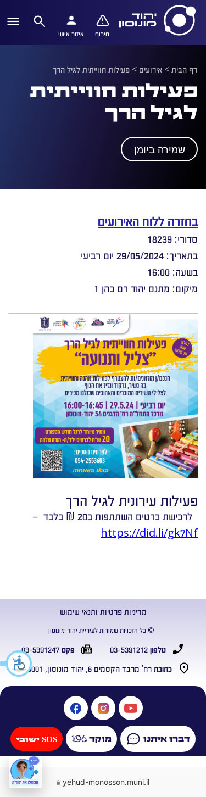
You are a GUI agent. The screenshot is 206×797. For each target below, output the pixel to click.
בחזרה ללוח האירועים (148, 220)
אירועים (150, 69)
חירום (102, 33)
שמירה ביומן (159, 149)
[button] (16, 663)
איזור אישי (71, 33)
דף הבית (184, 69)
